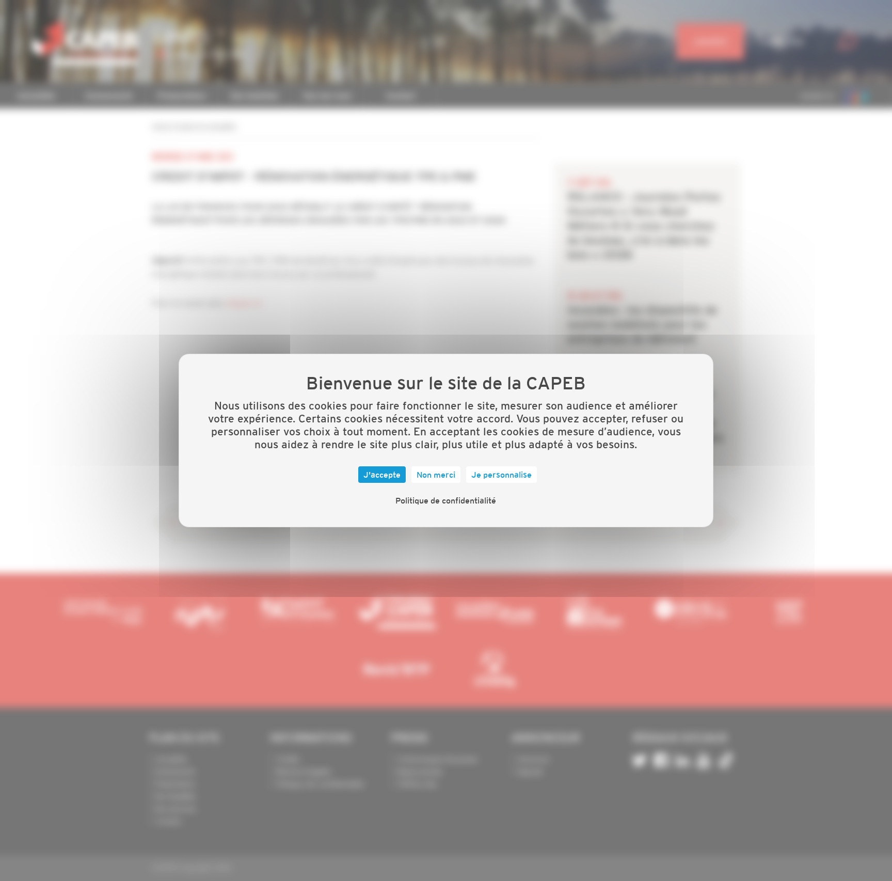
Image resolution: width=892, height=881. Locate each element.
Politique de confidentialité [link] (445, 500)
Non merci (436, 474)
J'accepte (382, 474)
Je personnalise (501, 474)
